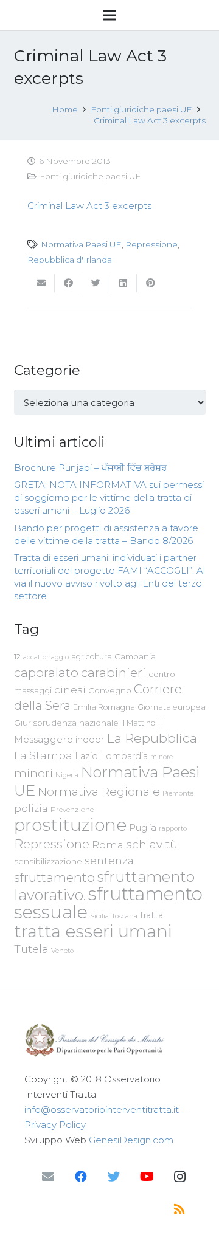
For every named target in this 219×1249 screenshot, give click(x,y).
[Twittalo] (95, 283)
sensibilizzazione (48, 861)
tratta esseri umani (93, 931)
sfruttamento (54, 877)
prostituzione (70, 824)
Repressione (151, 244)
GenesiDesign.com (131, 1140)
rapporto (173, 828)
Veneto (62, 950)
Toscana (124, 916)
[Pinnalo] (150, 283)
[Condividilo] (68, 283)
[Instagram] (179, 1176)
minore (161, 757)
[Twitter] (114, 1176)
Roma (107, 845)
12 (17, 656)
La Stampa (43, 755)
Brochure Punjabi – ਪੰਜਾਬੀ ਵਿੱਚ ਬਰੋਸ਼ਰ (90, 467)
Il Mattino (138, 723)
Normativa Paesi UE (81, 244)
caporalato (46, 672)
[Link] (109, 1040)
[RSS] (179, 1209)
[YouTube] (146, 1176)
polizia (31, 808)
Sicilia (99, 916)
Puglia (142, 827)
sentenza (109, 860)
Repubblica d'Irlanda (69, 259)
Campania (135, 656)
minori (33, 773)
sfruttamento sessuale (108, 903)
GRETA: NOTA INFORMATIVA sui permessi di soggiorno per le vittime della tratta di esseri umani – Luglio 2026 (109, 497)
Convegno (109, 690)
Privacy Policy (55, 1124)
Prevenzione (72, 809)
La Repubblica (151, 738)
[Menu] (109, 15)
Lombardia (124, 756)
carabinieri (113, 672)
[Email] (48, 1176)
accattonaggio (46, 657)
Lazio (86, 756)
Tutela (31, 949)
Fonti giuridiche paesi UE (90, 176)
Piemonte (177, 793)
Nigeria (66, 775)
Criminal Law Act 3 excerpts (89, 206)
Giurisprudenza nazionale (66, 723)
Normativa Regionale (99, 791)
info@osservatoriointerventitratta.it (101, 1109)
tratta (151, 915)
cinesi (70, 689)
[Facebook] (81, 1176)
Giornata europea (171, 707)
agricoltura (91, 656)
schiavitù (152, 845)
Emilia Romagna (104, 707)
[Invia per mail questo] (41, 283)
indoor (89, 739)
